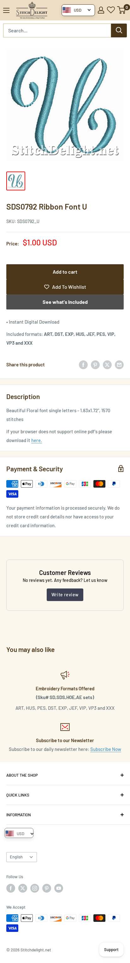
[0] (122, 10)
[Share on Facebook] (83, 364)
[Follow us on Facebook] (10, 888)
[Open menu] (6, 10)
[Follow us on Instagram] (34, 888)
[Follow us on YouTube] (58, 888)
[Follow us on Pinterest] (46, 888)
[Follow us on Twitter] (22, 888)
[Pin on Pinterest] (95, 364)
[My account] (101, 10)
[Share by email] (119, 364)
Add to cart (65, 272)
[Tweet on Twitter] (107, 364)
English (16, 856)
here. (36, 440)
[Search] (119, 30)
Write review (65, 594)
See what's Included (65, 302)
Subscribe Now (105, 749)
